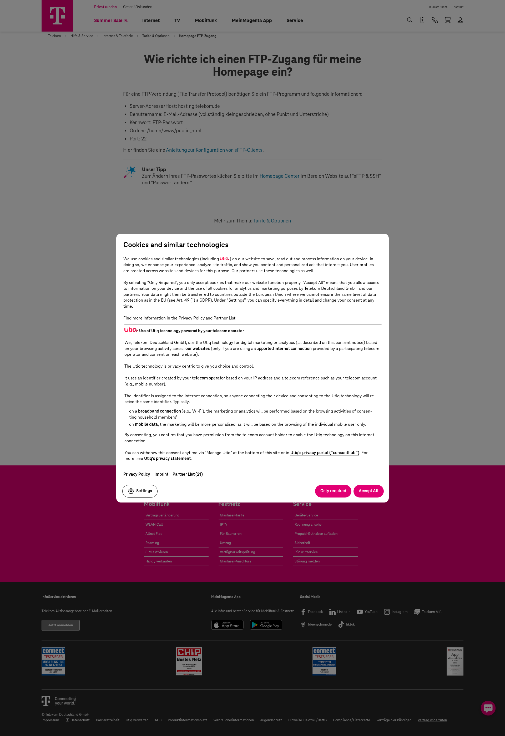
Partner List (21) (188, 474)
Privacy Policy (136, 474)
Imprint (161, 474)
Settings (144, 491)
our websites (197, 348)
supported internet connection (283, 348)
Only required (333, 491)
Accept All (368, 491)
